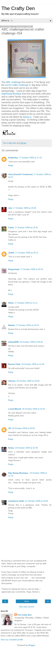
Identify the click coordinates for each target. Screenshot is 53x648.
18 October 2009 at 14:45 (32, 364)
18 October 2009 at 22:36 (26, 448)
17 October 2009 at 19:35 (26, 227)
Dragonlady (13, 269)
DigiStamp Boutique (11, 94)
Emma (11, 448)
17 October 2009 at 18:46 (24, 208)
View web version (26, 607)
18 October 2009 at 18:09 (27, 381)
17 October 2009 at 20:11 (26, 253)
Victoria (12, 381)
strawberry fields (16, 501)
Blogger (31, 645)
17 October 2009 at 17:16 (30, 157)
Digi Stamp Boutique (18, 473)
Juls (10, 208)
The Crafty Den (18, 8)
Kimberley (13, 157)
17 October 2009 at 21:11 (26, 303)
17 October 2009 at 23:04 (27, 325)
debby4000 (13, 342)
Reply (10, 165)
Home (26, 601)
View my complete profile (12, 639)
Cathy (11, 227)
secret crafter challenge (16, 85)
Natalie (11, 325)
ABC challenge (13, 82)
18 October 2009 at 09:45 (31, 342)
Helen (11, 303)
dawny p (27, 117)
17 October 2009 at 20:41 (31, 269)
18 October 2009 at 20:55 (23, 428)
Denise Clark (14, 364)
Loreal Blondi (14, 409)
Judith (11, 253)
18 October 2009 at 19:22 (33, 409)
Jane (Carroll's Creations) (20, 174)
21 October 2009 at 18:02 (36, 501)
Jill (9, 428)
